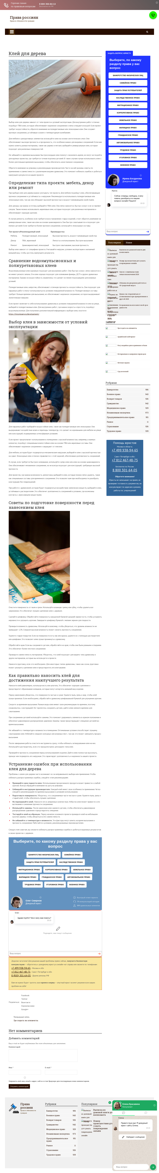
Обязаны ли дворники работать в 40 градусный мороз (132, 284)
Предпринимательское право (127, 417)
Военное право (126, 34)
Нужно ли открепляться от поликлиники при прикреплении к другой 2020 (133, 296)
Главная (123, 30)
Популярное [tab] (114, 242)
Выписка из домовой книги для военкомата (132, 251)
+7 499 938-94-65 (21, 968)
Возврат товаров (127, 399)
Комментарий (14, 1047)
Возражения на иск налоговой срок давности (133, 306)
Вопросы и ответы (22, 48)
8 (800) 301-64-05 (21, 975)
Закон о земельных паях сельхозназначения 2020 (129, 273)
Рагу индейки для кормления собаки (132, 345)
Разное (127, 422)
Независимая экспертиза (127, 412)
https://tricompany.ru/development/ (24, 314)
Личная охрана (124, 363)
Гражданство (19, 37)
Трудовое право (21, 41)
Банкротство (127, 389)
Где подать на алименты (26, 1019)
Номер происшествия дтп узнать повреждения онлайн (132, 262)
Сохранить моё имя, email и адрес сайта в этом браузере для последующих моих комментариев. (49, 1081)
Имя (11, 1067)
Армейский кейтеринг (126, 337)
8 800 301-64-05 (125, 470)
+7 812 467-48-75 (20, 971)
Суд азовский (123, 371)
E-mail (48, 1067)
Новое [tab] (129, 242)
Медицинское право (22, 44)
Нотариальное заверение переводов (132, 354)
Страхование (127, 426)
